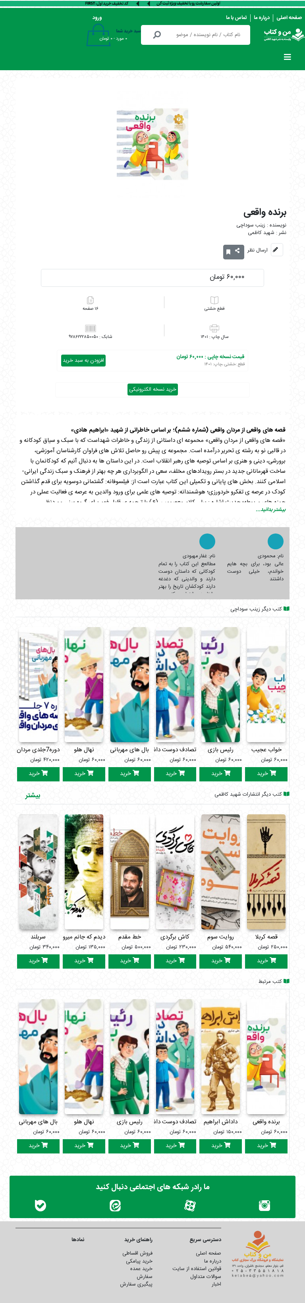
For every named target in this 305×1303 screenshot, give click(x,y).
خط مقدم (129, 937)
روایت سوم (220, 937)
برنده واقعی (266, 1122)
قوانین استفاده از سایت (196, 1269)
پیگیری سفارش (136, 1284)
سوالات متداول (205, 1276)
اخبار (216, 1284)
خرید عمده (141, 1269)
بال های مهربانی (129, 750)
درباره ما (262, 17)
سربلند (38, 937)
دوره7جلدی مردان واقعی (30, 750)
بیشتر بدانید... (271, 509)
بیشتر (32, 795)
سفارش (144, 1276)
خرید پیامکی (139, 1261)
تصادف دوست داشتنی (169, 750)
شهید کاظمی (261, 233)
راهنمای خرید (138, 1240)
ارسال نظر (257, 250)
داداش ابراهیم (220, 1122)
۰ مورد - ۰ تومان (113, 38)
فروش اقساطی (137, 1253)
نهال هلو (84, 750)
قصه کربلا (266, 937)
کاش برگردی (174, 937)
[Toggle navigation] (287, 59)
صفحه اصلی (289, 17)
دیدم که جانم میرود (82, 937)
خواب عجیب (266, 750)
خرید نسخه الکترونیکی (152, 389)
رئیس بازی (221, 750)
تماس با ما (236, 17)
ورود (97, 17)
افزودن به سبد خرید (83, 360)
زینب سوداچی (250, 225)
